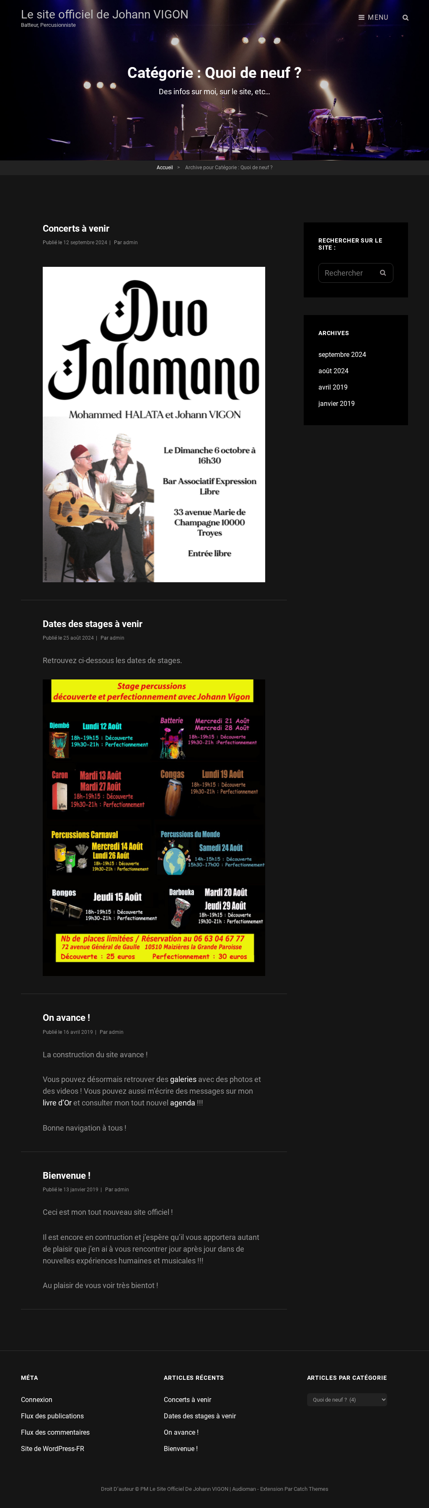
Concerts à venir (76, 228)
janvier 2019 (336, 404)
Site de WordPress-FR (52, 1449)
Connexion (36, 1400)
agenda (183, 1102)
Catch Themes (311, 1489)
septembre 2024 (342, 355)
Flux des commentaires (55, 1432)
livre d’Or (57, 1102)
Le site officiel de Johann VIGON (105, 14)
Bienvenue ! (66, 1175)
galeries (183, 1079)
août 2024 (333, 371)
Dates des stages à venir (92, 624)
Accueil (165, 167)
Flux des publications (52, 1416)
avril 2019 (333, 387)
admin (130, 242)
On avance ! (66, 1017)
